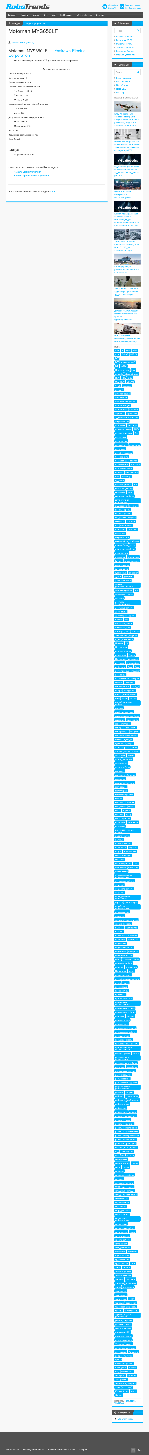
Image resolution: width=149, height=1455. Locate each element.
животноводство (123, 627)
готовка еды (133, 556)
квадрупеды (129, 690)
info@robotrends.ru (35, 1449)
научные (119, 839)
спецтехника (121, 1231)
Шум (46, 14)
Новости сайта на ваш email (61, 1449)
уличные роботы (123, 1324)
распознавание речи (125, 1070)
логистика (127, 759)
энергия (132, 1383)
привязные (120, 994)
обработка (133, 867)
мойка (131, 806)
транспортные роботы (125, 1306)
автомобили (121, 397)
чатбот (118, 1359)
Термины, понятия (125, 47)
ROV (117, 377)
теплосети (130, 1279)
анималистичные (123, 429)
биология (135, 464)
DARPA (133, 354)
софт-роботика (122, 1214)
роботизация (133, 1100)
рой (134, 1143)
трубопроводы (131, 1310)
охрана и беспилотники (126, 919)
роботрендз (120, 1107)
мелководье (121, 786)
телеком (127, 1267)
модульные (120, 806)
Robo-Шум (121, 88)
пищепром (120, 939)
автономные (121, 409)
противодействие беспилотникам (123, 1048)
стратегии (132, 1251)
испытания (120, 674)
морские (119, 814)
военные (133, 505)
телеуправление (123, 1275)
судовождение (122, 1259)
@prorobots (113, 5)
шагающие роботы (124, 1363)
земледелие (121, 635)
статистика (120, 1251)
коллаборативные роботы (123, 702)
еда (126, 619)
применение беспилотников (122, 1003)
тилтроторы (120, 1298)
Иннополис (120, 658)
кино (117, 698)
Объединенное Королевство (122, 897)
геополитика (126, 525)
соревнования (122, 1202)
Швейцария (120, 1367)
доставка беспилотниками (123, 602)
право (126, 982)
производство (121, 1023)
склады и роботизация (126, 1194)
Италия (118, 682)
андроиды (132, 425)
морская (127, 810)
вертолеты (120, 492)
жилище (119, 631)
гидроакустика (122, 537)
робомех (119, 1096)
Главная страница (125, 36)
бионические (131, 472)
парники (119, 927)
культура (128, 739)
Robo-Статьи (122, 85)
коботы (133, 698)
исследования (122, 678)
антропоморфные (123, 433)
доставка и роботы (124, 607)
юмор (133, 1391)
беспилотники (121, 464)
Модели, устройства (35, 23)
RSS (127, 1401)
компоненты (133, 719)
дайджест (133, 572)
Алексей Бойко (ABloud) (22, 42)
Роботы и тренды (132, 5)
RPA (124, 377)
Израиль (119, 643)
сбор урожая (121, 1159)
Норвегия (119, 859)
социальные (121, 1223)
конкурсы (119, 727)
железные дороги (123, 623)
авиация (119, 389)
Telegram (119, 1403)
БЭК (135, 484)
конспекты (131, 727)
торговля (119, 1302)
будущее (119, 480)
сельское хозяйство (124, 1174)
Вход (140, 1449)
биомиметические (123, 468)
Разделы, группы (124, 43)
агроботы (119, 413)
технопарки (120, 1290)
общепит (119, 884)
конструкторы (121, 731)
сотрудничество (122, 1210)
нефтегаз (132, 847)
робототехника (122, 1104)
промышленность (123, 1039)
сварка (135, 1163)
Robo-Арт (120, 92)
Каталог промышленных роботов (31, 175)
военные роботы (123, 513)
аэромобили (121, 444)
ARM (134, 350)
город (132, 545)
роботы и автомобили (125, 1115)
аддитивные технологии (126, 417)
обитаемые (120, 867)
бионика (119, 472)
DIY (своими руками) (125, 362)
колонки (119, 707)
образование (121, 871)
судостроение (121, 1263)
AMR (128, 350)
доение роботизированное (124, 585)
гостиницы (120, 556)
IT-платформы (122, 370)
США (133, 1263)
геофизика (120, 529)
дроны (132, 615)
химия (129, 1343)
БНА (117, 476)
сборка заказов (122, 1163)
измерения (127, 639)
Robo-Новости (123, 81)
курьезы (119, 743)
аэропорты (134, 444)
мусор (128, 814)
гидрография (121, 541)
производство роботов (125, 1031)
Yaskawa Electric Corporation (27, 171)
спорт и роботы (122, 1239)
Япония (119, 1395)
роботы (132, 1111)
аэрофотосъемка (123, 452)
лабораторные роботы (126, 747)
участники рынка (123, 1328)
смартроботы (121, 1198)
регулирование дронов (126, 1082)
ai (122, 350)
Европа (118, 619)
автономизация (122, 405)
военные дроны (122, 509)
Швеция (132, 1367)
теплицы (119, 1279)
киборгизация (129, 694)
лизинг (131, 755)
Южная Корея (121, 1391)
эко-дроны (120, 1375)
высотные (120, 521)
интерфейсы (133, 662)
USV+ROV (120, 381)
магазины (119, 770)
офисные (119, 915)
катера (118, 690)
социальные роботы (124, 1227)
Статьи (36, 14)
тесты (118, 1286)
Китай (124, 698)
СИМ (117, 1186)
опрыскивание (122, 911)
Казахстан (129, 682)
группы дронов (122, 564)
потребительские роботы (127, 978)
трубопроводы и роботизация (123, 1315)
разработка (132, 1066)
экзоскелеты (127, 1371)
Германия (132, 529)
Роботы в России (84, 14)
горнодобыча (121, 545)
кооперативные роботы (126, 735)
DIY (117, 358)
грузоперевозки (131, 560)
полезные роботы (123, 963)
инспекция (133, 658)
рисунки (129, 1092)
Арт (54, 14)
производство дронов (125, 1027)
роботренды (121, 1111)
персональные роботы (126, 935)
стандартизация (123, 1247)
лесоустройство (131, 751)
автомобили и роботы (125, 401)
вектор (129, 488)
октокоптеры (131, 902)
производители (122, 1019)
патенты (119, 931)
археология (120, 436)
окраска (119, 902)
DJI (116, 366)
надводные (132, 822)
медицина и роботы (124, 782)
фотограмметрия (123, 1339)
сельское (119, 1170)
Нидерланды (130, 851)
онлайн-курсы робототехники (122, 906)
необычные (120, 847)
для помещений (123, 580)
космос (118, 739)
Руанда (133, 1147)
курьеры (129, 743)
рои (128, 1143)
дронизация (121, 611)
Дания (118, 576)
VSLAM (130, 381)
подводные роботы (124, 947)
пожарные (133, 951)
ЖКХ (127, 631)
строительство (122, 1255)
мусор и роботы (122, 818)
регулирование (122, 1078)
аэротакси (120, 448)
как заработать (122, 686)
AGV (117, 350)
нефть (118, 851)
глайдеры (134, 541)
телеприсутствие (123, 1271)
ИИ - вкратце (121, 647)
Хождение (133, 1351)
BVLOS (125, 354)
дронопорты (121, 615)
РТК (126, 1147)
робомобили (132, 1096)
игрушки (133, 635)
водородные (121, 505)
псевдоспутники (122, 1053)
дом (136, 590)
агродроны (131, 413)
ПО (137, 939)
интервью (119, 662)
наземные (120, 826)
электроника (121, 1379)
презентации (121, 986)
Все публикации (123, 77)
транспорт (131, 1302)
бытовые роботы (123, 484)
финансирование (123, 1335)
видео (130, 492)
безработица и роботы (126, 460)
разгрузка (119, 1066)
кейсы (118, 694)
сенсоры (119, 1178)
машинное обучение (125, 774)
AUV (117, 354)
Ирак (129, 666)
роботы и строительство (126, 1131)
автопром (134, 409)
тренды (118, 1310)
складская (120, 1190)
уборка (118, 1320)
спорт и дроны (122, 1235)
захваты (136, 631)
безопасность (121, 456)
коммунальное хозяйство (127, 715)
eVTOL (124, 366)
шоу (117, 1371)
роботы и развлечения (126, 1127)
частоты (128, 1355)
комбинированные (124, 711)
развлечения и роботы (126, 1062)
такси (117, 1267)
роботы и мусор (122, 1119)
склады (130, 1190)
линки (118, 759)
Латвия (118, 751)
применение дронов (125, 1008)
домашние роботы (124, 594)
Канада (135, 686)
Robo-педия (66, 14)
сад (117, 1151)
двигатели (128, 576)
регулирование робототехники (122, 1087)
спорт (132, 1231)
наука (127, 835)
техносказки (121, 1294)
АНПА (136, 429)
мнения (119, 798)
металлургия (121, 790)
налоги (118, 835)
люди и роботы (122, 767)
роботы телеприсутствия (127, 1135)
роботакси (120, 1100)
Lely (133, 370)
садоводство (127, 1151)
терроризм (131, 1283)
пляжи (131, 939)
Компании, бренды (125, 50)
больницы (126, 476)
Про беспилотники (133, 8)
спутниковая (121, 1243)
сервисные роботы (124, 1182)
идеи (117, 639)
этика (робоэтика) (123, 1387)
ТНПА (131, 1298)
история (135, 678)
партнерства (131, 927)
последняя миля (123, 974)
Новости (24, 14)
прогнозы (119, 1016)
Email (132, 1401)
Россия (118, 1147)
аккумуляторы (122, 421)
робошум (119, 1143)
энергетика (120, 1383)
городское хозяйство (125, 549)
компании (120, 719)
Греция (118, 560)
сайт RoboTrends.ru (124, 1155)
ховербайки (120, 1351)
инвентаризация (123, 651)
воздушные (120, 517)
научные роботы (123, 843)
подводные (120, 943)
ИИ (127, 643)
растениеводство (123, 1074)
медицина (120, 778)
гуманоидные (121, 568)
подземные (120, 951)
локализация (121, 763)
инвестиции (120, 654)
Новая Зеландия (123, 855)
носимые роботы (123, 863)
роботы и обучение (124, 1123)
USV (130, 377)
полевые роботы (131, 959)
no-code (119, 373)
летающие (120, 755)
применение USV (123, 998)
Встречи (100, 14)
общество (120, 892)
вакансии (119, 488)
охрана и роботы (123, 923)
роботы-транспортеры (125, 1139)
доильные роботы (123, 590)
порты (131, 970)
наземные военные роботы (124, 830)
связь (117, 1167)
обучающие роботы (124, 880)
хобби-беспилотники (125, 1347)
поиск (118, 959)
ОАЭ (136, 863)
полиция (119, 967)
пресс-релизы (121, 990)
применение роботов (125, 1012)
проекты (130, 1016)
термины (119, 1283)
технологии (128, 1286)
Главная (12, 14)
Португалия (120, 970)
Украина (128, 1320)
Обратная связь (125, 1418)
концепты (134, 731)
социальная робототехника (122, 1218)
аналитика (120, 425)
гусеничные (120, 572)
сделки (126, 1167)
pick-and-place (132, 373)
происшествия (122, 1035)
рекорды (119, 1092)
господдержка (121, 552)
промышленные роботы (126, 1043)
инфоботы (120, 666)
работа (136, 1053)
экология (131, 1375)
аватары (127, 385)
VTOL (117, 385)
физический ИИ (122, 1332)
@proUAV (112, 8)
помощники (131, 967)
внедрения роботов (124, 496)
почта (118, 982)
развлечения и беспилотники (122, 1057)
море (117, 810)
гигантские (120, 533)
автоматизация (122, 393)
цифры (118, 1355)
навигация (120, 822)
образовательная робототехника (123, 875)
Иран (136, 666)
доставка (119, 598)
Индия (132, 654)
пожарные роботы (124, 955)
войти (52, 191)
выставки (131, 521)
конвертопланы (122, 723)
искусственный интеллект (127, 670)
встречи (132, 517)
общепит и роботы (124, 888)
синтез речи (128, 1186)
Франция (119, 1343)
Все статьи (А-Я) (124, 40)
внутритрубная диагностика (122, 500)
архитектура (121, 440)
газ (116, 525)
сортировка (120, 1206)
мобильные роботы (124, 802)
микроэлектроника (124, 794)
